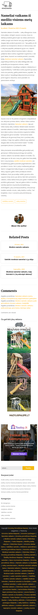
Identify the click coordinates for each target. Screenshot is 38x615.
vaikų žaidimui (23, 603)
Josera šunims (29, 592)
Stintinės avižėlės (29, 549)
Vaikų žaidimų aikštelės (16, 600)
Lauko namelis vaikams (25, 584)
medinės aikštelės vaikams (25, 605)
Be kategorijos (5, 503)
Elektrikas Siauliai (22, 587)
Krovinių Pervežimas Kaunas (18, 528)
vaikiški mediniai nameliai (23, 161)
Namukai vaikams (21, 124)
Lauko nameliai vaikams (18, 576)
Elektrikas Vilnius (28, 552)
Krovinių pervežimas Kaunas (11, 549)
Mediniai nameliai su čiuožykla (19, 581)
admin (5, 28)
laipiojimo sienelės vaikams (13, 608)
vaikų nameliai (20, 201)
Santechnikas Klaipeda (26, 589)
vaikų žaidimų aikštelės (8, 518)
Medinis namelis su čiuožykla (12, 595)
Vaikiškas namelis (7, 201)
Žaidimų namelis (29, 555)
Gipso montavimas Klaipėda (19, 560)
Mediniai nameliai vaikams (14, 59)
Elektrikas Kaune (16, 544)
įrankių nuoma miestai (8, 506)
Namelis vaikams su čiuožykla (26, 563)
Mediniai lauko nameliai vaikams (15, 573)
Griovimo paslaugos (28, 533)
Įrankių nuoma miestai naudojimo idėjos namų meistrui (18, 486)
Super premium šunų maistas (12, 592)
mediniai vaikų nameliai (12, 571)
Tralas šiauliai (14, 597)
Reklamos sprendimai (28, 547)
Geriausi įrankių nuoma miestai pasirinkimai (14, 492)
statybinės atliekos (7, 509)
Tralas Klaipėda (17, 541)
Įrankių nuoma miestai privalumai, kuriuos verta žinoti (18, 483)
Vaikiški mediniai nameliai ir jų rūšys (19, 259)
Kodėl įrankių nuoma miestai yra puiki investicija (16, 480)
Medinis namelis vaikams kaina (15, 539)
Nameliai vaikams (8, 536)
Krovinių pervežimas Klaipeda (11, 555)
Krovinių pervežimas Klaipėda (26, 536)
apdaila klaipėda (27, 571)
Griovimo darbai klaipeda (10, 533)
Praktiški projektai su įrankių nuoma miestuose (16, 489)
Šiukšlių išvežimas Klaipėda (13, 557)
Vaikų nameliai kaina (9, 565)
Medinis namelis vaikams (19, 247)
